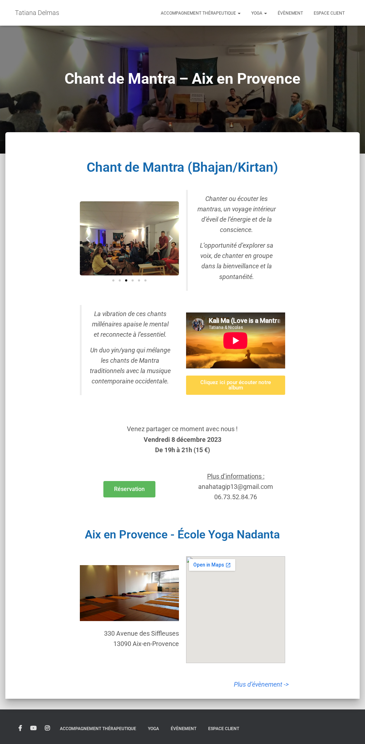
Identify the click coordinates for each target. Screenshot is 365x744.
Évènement (290, 13)
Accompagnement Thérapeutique (199, 13)
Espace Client (329, 13)
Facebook (20, 728)
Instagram (47, 728)
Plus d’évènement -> (261, 684)
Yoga (257, 13)
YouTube (33, 728)
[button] (239, 13)
